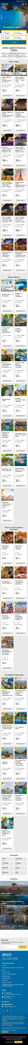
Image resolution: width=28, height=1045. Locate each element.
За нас (3, 969)
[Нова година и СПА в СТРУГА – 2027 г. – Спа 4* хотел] (21, 81)
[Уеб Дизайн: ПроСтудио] (5, 1032)
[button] (1, 14)
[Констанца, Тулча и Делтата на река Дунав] (21, 436)
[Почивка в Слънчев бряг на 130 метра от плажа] (7, 506)
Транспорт (4, 980)
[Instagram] (7, 1010)
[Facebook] (3, 1010)
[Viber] (11, 1010)
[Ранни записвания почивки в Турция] (14, 900)
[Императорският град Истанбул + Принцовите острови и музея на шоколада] (7, 799)
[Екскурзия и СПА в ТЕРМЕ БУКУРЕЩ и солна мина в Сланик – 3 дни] (21, 764)
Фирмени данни (6, 976)
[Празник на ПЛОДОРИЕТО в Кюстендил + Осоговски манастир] (7, 653)
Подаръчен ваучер (7, 982)
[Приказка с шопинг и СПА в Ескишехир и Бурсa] (7, 834)
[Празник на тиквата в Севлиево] (21, 548)
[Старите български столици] (21, 331)
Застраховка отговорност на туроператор (13, 967)
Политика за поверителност (9, 974)
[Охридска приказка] (7, 764)
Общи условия (5, 972)
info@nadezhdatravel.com (10, 1006)
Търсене (14, 42)
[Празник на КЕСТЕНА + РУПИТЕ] (7, 548)
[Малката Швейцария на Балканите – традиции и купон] (7, 694)
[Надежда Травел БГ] (4, 4)
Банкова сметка (6, 978)
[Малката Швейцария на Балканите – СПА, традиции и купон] (7, 910)
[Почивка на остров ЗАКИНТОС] (21, 296)
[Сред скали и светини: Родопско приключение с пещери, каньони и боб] (7, 331)
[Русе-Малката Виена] (21, 729)
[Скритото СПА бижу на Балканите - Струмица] (21, 366)
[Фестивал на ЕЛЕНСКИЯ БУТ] (7, 583)
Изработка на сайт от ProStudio (9, 1030)
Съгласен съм (18, 1042)
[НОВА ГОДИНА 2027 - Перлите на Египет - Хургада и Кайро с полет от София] (21, 220)
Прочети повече (9, 1042)
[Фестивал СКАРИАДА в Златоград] (7, 618)
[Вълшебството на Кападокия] (7, 296)
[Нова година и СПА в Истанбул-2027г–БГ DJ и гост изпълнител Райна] (7, 81)
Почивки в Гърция (12, 27)
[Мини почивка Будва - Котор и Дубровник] (21, 471)
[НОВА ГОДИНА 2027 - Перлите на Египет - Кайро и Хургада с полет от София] (7, 220)
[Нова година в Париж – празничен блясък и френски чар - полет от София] (21, 186)
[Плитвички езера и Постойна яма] (7, 471)
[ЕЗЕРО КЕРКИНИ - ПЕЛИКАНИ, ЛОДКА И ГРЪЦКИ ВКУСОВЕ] (21, 618)
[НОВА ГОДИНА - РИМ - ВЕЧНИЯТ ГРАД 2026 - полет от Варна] (7, 186)
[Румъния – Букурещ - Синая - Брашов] (21, 401)
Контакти (4, 965)
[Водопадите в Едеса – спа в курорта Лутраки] (14, 922)
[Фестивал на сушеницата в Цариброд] (21, 583)
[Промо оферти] (14, 888)
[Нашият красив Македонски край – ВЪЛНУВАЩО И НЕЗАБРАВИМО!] (7, 729)
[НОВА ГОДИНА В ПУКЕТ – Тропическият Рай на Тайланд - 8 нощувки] (7, 116)
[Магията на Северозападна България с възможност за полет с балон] (7, 366)
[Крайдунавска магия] (7, 401)
